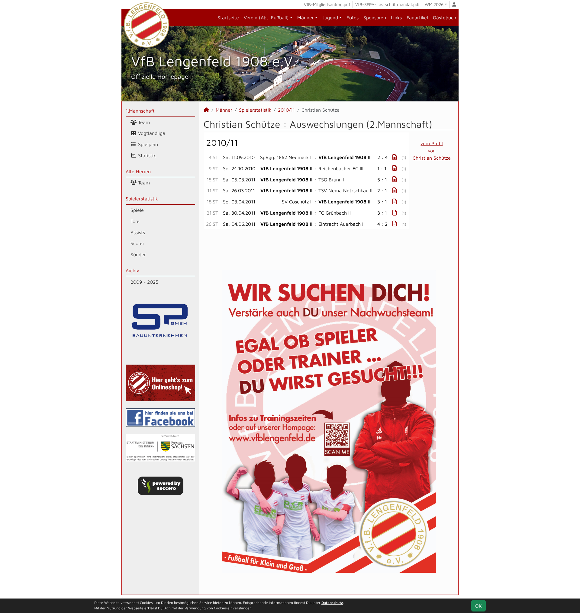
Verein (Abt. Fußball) (266, 17)
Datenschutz (332, 602)
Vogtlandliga (151, 133)
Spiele (137, 210)
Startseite (228, 17)
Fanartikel (417, 17)
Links (396, 17)
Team (143, 122)
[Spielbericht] (394, 157)
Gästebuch (444, 17)
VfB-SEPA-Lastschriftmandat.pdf (387, 4)
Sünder (138, 254)
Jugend (330, 17)
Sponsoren (374, 17)
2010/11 (286, 110)
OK (478, 605)
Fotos (352, 17)
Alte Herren (138, 171)
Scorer (137, 243)
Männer (305, 17)
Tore (135, 221)
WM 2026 (434, 4)
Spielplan (147, 144)
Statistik (146, 155)
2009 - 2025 (144, 282)
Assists (137, 232)
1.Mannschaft (140, 110)
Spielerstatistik (142, 198)
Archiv (132, 270)
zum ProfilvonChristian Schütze (432, 151)
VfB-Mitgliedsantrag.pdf (327, 4)
